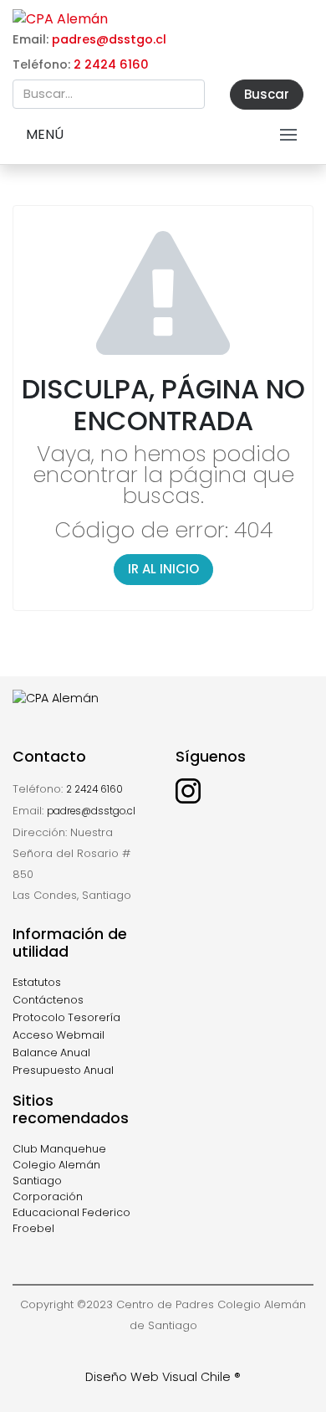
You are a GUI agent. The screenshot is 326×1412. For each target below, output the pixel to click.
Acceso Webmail (58, 1035)
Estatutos (37, 982)
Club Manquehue (59, 1149)
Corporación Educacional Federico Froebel (71, 1212)
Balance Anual (51, 1052)
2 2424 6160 (111, 64)
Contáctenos (48, 1000)
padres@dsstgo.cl (109, 39)
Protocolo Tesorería (66, 1017)
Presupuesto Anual (63, 1070)
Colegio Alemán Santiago (56, 1173)
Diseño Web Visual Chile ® (163, 1376)
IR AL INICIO (163, 569)
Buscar (266, 94)
